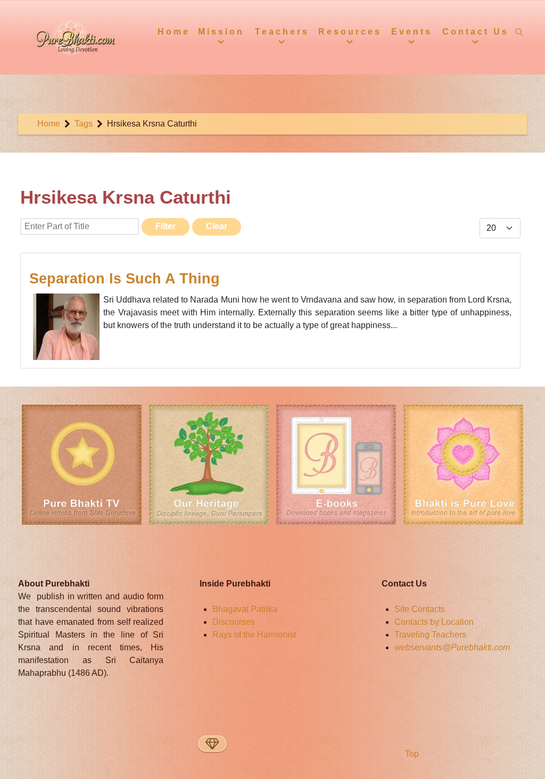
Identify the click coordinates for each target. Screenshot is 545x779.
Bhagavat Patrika (244, 609)
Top (411, 753)
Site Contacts (419, 609)
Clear (216, 226)
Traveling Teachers (430, 634)
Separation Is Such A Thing (124, 278)
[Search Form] (519, 31)
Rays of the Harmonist (254, 634)
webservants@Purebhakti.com (452, 647)
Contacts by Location (434, 621)
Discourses (233, 621)
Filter (165, 226)
